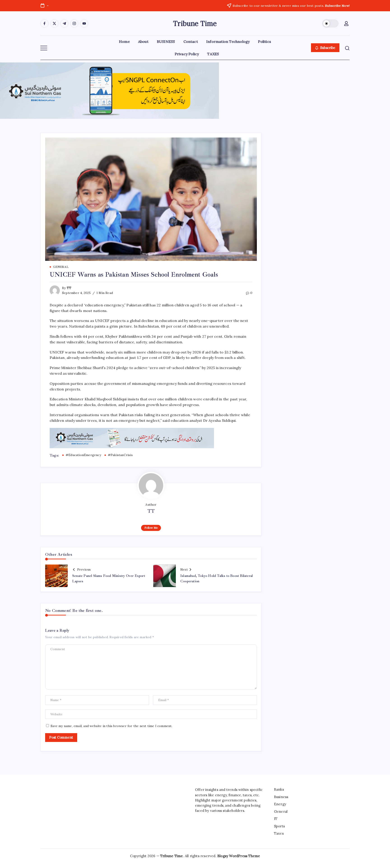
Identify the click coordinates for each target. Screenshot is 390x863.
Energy (280, 804)
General (281, 811)
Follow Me (151, 527)
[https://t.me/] (64, 23)
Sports (279, 826)
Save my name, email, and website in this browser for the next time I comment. (111, 726)
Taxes (279, 833)
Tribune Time (195, 23)
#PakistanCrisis (120, 455)
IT (275, 819)
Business (281, 797)
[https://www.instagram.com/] (74, 23)
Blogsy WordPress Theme (238, 856)
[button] (330, 23)
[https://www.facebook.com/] (44, 23)
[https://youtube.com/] (84, 23)
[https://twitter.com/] (54, 23)
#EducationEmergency (83, 455)
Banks (279, 789)
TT (69, 288)
